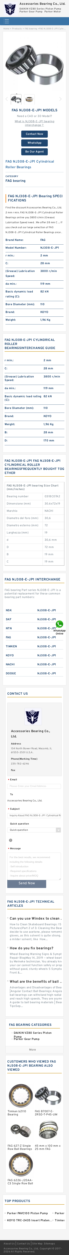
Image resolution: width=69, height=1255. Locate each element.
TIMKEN (11, 646)
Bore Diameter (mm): (20, 304)
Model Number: (16, 248)
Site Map (37, 1243)
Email (12, 780)
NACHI (10, 664)
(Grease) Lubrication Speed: (20, 273)
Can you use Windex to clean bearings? (37, 918)
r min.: (10, 255)
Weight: (10, 320)
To (11, 794)
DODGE (11, 673)
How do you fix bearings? (31, 948)
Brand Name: (14, 240)
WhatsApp (35, 143)
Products (17, 28)
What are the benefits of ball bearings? (37, 982)
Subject (14, 809)
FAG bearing (31, 28)
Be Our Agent (34, 152)
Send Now (27, 883)
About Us (9, 1243)
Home (6, 28)
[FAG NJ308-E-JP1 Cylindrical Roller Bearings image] (34, 65)
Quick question (19, 823)
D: (6, 440)
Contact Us (23, 1243)
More (32, 1050)
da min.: (10, 284)
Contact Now (34, 134)
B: (6, 432)
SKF (9, 619)
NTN (9, 628)
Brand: (10, 312)
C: (6, 263)
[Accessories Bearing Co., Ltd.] (11, 8)
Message (14, 849)
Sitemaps (49, 1243)
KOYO (10, 655)
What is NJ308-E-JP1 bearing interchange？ (34, 123)
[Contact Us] (60, 627)
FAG (8, 637)
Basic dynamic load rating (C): (19, 294)
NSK (9, 610)
